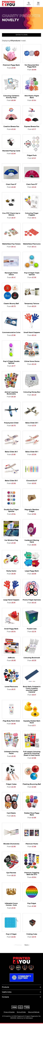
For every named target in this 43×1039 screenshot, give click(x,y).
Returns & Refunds (33, 1012)
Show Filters (21, 35)
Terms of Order (21, 1012)
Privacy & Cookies (9, 1012)
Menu (38, 4)
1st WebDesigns (28, 1018)
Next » (26, 945)
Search (29, 4)
